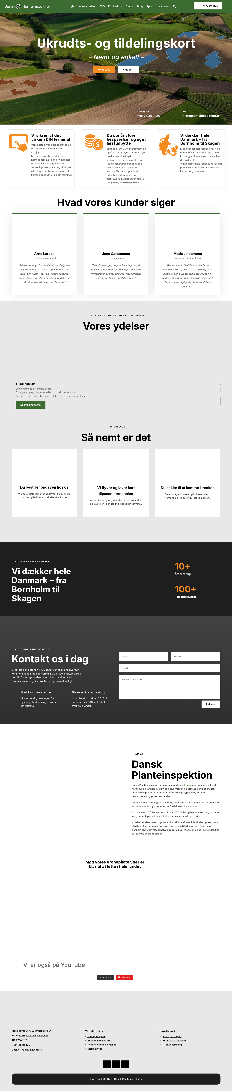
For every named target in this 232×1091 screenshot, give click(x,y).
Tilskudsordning (172, 1044)
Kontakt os (115, 6)
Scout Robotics (187, 784)
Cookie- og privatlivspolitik (27, 1049)
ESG (102, 6)
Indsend (211, 704)
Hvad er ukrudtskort (174, 1040)
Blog (140, 6)
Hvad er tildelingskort (99, 1040)
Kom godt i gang (96, 1036)
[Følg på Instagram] (125, 1064)
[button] (174, 6)
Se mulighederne (30, 404)
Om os (129, 6)
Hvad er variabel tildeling (101, 1044)
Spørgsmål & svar (158, 6)
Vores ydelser (86, 6)
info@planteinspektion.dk (33, 1035)
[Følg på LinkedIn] (116, 1064)
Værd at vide (94, 1048)
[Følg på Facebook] (107, 1064)
